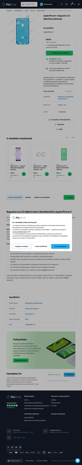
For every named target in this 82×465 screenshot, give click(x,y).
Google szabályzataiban (19, 232)
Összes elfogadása (60, 246)
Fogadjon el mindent (21, 246)
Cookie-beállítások (41, 246)
